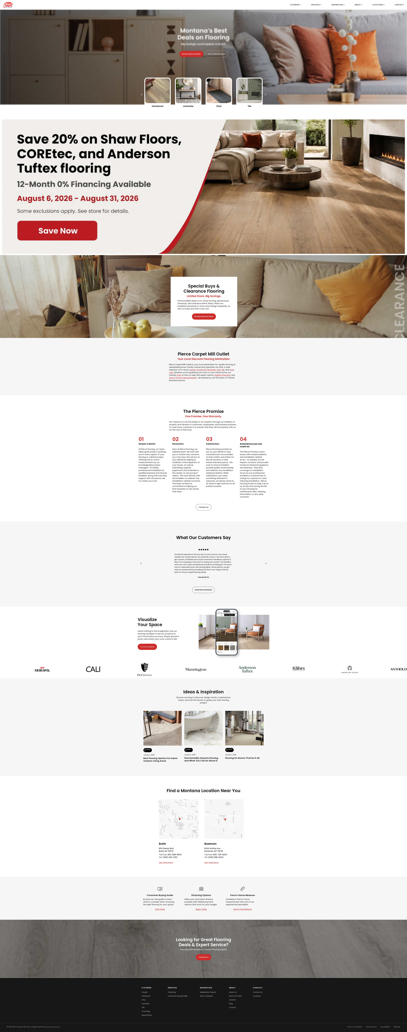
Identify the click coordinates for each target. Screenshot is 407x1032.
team (179, 375)
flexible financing (222, 375)
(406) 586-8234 (215, 857)
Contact (399, 5)
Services (315, 5)
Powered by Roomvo (52, 1027)
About (358, 5)
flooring (295, 5)
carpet (192, 369)
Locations (378, 5)
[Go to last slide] (141, 563)
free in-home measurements (183, 377)
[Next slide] (266, 563)
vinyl (219, 369)
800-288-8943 (175, 854)
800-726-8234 (220, 854)
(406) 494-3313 (170, 857)
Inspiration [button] (337, 5)
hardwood (201, 369)
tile (223, 369)
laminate (211, 369)
